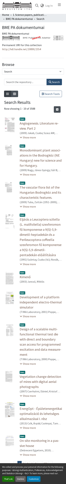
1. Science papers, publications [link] (30, 14)
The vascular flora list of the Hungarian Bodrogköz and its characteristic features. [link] (40, 192)
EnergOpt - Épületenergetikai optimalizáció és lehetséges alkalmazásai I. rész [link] (41, 413)
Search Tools (52, 94)
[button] (37, 6)
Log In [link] (49, 5)
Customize (34, 479)
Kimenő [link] (25, 277)
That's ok (8, 479)
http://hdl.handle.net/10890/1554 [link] (21, 49)
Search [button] (55, 82)
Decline (20, 479)
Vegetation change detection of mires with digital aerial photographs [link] (40, 381)
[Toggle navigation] (59, 5)
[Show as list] (7, 94)
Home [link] (5, 14)
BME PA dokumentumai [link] (19, 18)
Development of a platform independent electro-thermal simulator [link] (41, 302)
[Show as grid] (14, 94)
